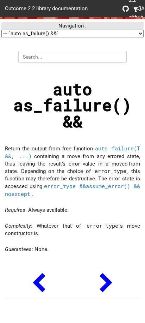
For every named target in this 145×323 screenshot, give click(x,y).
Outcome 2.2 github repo (123, 8)
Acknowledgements (134, 8)
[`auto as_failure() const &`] (38, 283)
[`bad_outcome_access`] (106, 283)
